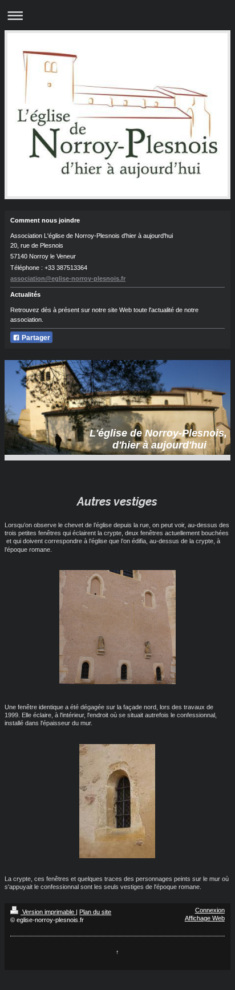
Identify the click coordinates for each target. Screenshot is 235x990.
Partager (35, 338)
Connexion (210, 910)
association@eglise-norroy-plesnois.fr (67, 278)
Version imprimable (48, 911)
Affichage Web (205, 918)
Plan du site (95, 911)
